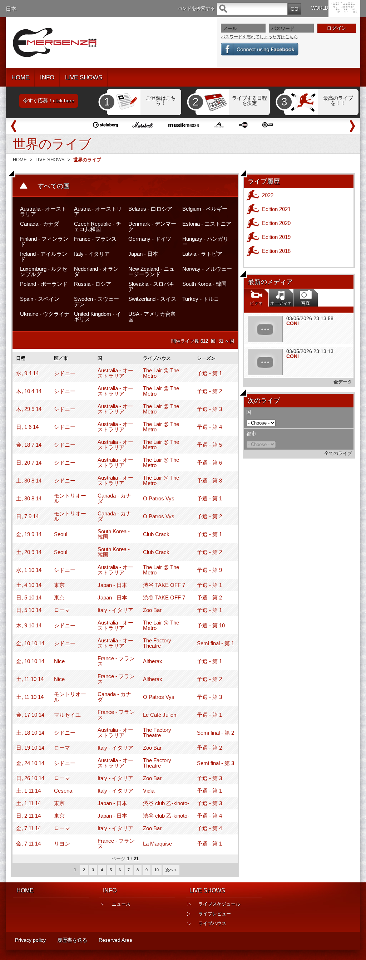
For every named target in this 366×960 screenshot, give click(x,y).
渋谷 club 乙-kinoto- (166, 803)
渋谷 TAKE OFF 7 (164, 585)
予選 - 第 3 (209, 409)
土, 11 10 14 (30, 679)
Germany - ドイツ (149, 239)
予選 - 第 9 (209, 570)
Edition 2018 (276, 251)
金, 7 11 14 (28, 828)
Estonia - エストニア (206, 224)
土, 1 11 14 (28, 791)
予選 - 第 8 (209, 480)
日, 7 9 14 (27, 516)
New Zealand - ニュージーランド (151, 271)
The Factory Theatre (157, 643)
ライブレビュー (214, 913)
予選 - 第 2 (209, 391)
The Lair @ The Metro (161, 373)
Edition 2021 (276, 209)
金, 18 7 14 (28, 445)
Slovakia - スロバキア (151, 286)
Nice (59, 661)
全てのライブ (338, 453)
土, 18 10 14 (30, 733)
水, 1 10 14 (28, 570)
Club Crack (156, 534)
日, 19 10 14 (30, 748)
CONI (292, 323)
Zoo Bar (152, 610)
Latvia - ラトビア (202, 254)
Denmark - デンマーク (152, 226)
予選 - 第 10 (211, 625)
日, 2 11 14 (28, 816)
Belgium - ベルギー (204, 209)
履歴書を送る (72, 940)
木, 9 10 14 (28, 625)
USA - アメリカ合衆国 (152, 316)
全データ (342, 381)
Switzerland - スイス (152, 299)
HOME (20, 77)
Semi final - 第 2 (215, 733)
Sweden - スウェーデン (96, 301)
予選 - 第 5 (209, 445)
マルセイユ (67, 715)
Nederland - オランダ (96, 271)
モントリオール (70, 498)
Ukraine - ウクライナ (45, 314)
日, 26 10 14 (30, 778)
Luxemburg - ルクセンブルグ (43, 271)
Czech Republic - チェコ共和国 (97, 226)
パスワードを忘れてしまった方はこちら (259, 36)
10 (156, 870)
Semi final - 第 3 (215, 763)
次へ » (171, 870)
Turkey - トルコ (200, 299)
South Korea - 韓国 (204, 284)
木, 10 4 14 (28, 391)
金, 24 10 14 (30, 763)
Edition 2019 (276, 237)
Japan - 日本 (143, 254)
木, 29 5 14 (28, 409)
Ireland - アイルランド (43, 256)
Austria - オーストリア (98, 211)
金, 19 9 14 (28, 534)
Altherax (152, 661)
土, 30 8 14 (28, 480)
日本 (11, 9)
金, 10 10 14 (30, 643)
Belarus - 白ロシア (150, 209)
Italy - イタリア (92, 254)
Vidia (148, 791)
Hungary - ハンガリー (205, 241)
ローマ (62, 610)
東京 (59, 585)
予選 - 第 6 (209, 463)
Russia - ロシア (92, 284)
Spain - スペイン (39, 299)
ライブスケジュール (219, 904)
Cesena (63, 791)
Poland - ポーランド (44, 284)
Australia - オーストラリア (43, 211)
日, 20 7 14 (28, 463)
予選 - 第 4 (209, 427)
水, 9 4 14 (27, 373)
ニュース (121, 904)
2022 (267, 195)
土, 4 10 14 (28, 585)
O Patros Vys (158, 498)
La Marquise (157, 844)
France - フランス (95, 239)
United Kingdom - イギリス (97, 316)
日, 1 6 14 (27, 427)
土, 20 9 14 (28, 552)
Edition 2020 (276, 223)
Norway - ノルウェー (207, 269)
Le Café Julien (159, 715)
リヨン (62, 844)
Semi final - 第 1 (215, 643)
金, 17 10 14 (30, 715)
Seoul (60, 534)
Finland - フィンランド (44, 241)
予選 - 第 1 (209, 373)
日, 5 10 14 (28, 597)
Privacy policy (30, 940)
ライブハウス (212, 923)
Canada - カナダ (39, 224)
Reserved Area (115, 940)
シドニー (64, 373)
